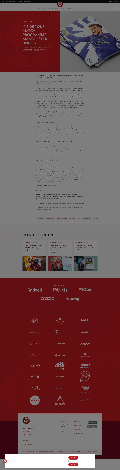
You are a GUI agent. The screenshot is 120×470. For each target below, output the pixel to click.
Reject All (73, 464)
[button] (5, 461)
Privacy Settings (73, 460)
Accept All (73, 457)
